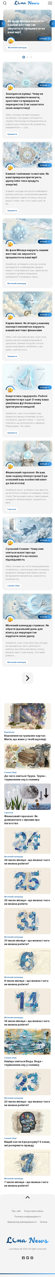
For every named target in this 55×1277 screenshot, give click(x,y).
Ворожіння (9, 732)
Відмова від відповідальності (22, 1222)
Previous (2, 23)
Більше (43, 38)
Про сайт (16, 1211)
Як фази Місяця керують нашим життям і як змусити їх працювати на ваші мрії (25, 13)
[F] (23, 1257)
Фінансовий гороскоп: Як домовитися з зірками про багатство (22, 820)
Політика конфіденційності (27, 1216)
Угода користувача (33, 1211)
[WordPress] (27, 1257)
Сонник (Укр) (13, 585)
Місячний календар (17, 47)
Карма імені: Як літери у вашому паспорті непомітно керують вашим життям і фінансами (27, 327)
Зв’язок (43, 1222)
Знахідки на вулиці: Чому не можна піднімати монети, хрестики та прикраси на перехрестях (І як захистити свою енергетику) (25, 101)
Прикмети (12, 134)
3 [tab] (31, 57)
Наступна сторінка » (27, 678)
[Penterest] (31, 1257)
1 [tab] (23, 57)
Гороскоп (11, 509)
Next (52, 23)
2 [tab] (27, 57)
